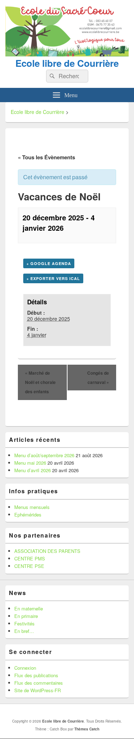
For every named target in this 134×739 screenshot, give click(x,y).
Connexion (25, 667)
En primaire (26, 616)
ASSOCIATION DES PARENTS (47, 551)
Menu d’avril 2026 (32, 470)
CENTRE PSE (29, 566)
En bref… (24, 631)
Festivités (24, 623)
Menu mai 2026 (30, 462)
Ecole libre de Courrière (67, 63)
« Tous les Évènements (46, 157)
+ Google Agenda (48, 263)
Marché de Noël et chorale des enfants (40, 382)
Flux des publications (36, 675)
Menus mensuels (32, 507)
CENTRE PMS (29, 558)
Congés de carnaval (98, 377)
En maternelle (28, 608)
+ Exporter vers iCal (53, 278)
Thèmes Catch (86, 728)
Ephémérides (27, 514)
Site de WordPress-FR (37, 690)
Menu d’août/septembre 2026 (44, 455)
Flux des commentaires (38, 682)
